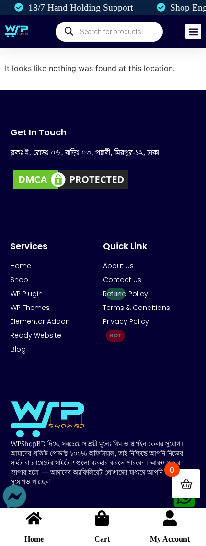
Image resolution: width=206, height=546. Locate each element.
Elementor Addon (40, 321)
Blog (18, 349)
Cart (102, 539)
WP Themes (30, 307)
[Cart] (102, 518)
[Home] (34, 518)
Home (34, 539)
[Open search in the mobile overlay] (109, 31)
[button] (193, 31)
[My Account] (170, 518)
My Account (170, 539)
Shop (19, 280)
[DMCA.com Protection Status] (70, 188)
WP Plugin (27, 293)
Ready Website (36, 335)
